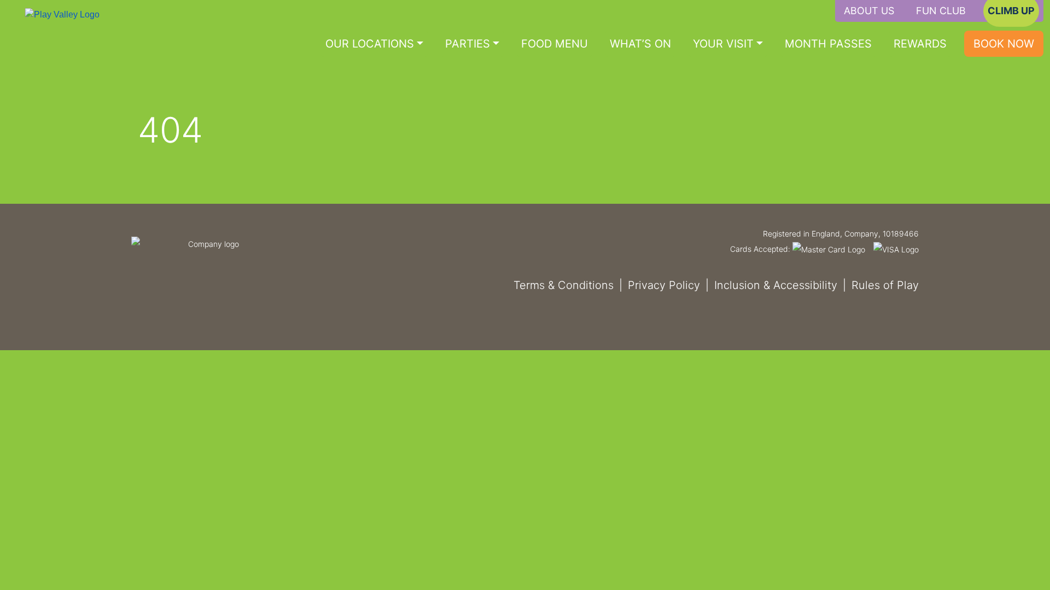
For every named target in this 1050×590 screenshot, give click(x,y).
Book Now (1003, 43)
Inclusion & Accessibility (775, 285)
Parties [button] (467, 43)
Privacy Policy (664, 285)
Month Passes (828, 43)
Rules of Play (885, 285)
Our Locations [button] (369, 43)
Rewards (920, 43)
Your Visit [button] (723, 43)
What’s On (640, 43)
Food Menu (554, 43)
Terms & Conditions (564, 285)
